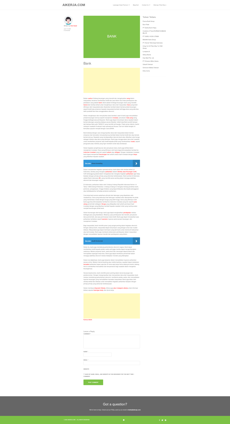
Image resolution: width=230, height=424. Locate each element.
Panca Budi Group (148, 21)
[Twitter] (162, 420)
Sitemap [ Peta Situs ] (159, 5)
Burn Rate (146, 24)
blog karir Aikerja (100, 288)
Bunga (104, 204)
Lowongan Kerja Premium (120, 5)
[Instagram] (165, 420)
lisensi (85, 105)
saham (109, 152)
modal (133, 141)
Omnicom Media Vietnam (151, 68)
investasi (115, 118)
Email (85, 360)
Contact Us (145, 5)
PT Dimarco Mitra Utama (150, 61)
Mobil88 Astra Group (149, 40)
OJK (135, 172)
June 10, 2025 (67, 29)
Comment (87, 334)
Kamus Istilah (87, 320)
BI (99, 178)
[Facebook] (159, 420)
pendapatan (127, 213)
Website (86, 369)
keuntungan (103, 154)
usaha (90, 98)
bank (100, 103)
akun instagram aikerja (120, 288)
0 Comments (67, 30)
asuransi (105, 219)
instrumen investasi (89, 152)
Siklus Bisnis (147, 55)
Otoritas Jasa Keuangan (125, 172)
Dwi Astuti (74, 26)
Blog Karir (136, 5)
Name (85, 351)
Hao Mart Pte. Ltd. (148, 58)
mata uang (129, 118)
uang (128, 98)
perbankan (108, 172)
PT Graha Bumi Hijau (149, 28)
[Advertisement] (111, 80)
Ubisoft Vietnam (148, 64)
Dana (129, 105)
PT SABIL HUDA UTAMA (151, 36)
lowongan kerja (98, 290)
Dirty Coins (146, 71)
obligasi (117, 152)
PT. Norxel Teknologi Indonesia (153, 43)
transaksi (86, 264)
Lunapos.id (146, 51)
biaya (135, 154)
